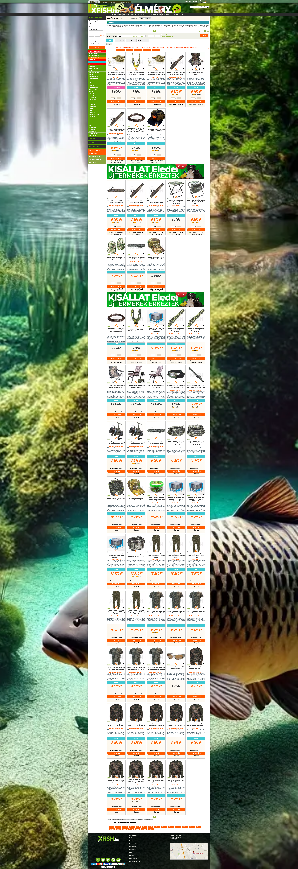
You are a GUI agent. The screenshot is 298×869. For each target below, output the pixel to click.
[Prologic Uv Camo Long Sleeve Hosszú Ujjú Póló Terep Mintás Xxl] (116, 783)
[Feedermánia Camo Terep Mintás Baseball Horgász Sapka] (156, 132)
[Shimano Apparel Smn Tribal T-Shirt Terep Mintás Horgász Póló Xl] (116, 670)
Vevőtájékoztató (155, 14)
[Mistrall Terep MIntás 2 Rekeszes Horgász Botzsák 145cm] (156, 445)
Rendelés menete (132, 843)
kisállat (105, 2)
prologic (112, 829)
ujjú (132, 829)
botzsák (126, 829)
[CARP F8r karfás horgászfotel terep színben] (156, 388)
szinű (138, 829)
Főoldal (130, 837)
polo (145, 826)
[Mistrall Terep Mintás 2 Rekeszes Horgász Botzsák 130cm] (116, 132)
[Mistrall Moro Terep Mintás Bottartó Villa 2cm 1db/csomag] (136, 332)
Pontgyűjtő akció (132, 849)
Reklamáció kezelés (133, 858)
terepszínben (147, 50)
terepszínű (156, 50)
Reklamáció (166, 14)
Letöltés (183, 14)
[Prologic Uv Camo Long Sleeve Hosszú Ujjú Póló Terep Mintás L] (176, 783)
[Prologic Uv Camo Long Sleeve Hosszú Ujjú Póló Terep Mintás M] (156, 783)
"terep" (108, 44)
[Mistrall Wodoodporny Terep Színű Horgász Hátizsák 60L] (116, 260)
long (199, 826)
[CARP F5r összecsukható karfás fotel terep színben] (136, 388)
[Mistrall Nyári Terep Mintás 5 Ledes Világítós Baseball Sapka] (136, 501)
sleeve (192, 826)
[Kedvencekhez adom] (124, 69)
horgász (132, 826)
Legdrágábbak (131, 40)
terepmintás (138, 50)
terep (112, 826)
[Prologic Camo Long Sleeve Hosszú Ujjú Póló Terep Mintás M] (136, 727)
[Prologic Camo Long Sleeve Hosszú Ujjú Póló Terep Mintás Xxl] (176, 727)
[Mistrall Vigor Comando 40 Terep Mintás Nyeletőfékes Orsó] (116, 445)
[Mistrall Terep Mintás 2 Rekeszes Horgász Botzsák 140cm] (176, 75)
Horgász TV (144, 14)
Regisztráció (131, 855)
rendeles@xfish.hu (175, 838)
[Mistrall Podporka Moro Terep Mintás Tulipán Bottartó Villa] (136, 75)
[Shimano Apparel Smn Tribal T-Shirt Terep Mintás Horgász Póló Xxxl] (156, 670)
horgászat (94, 2)
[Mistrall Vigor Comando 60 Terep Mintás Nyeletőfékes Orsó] (136, 445)
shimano (157, 826)
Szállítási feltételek (133, 846)
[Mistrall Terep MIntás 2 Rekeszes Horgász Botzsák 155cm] (136, 260)
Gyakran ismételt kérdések (134, 861)
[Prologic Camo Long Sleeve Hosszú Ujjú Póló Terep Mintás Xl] (116, 727)
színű (144, 829)
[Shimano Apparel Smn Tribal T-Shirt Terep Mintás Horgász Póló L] (196, 614)
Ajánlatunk (110, 40)
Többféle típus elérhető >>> (176, 390)
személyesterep (121, 50)
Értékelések (143, 40)
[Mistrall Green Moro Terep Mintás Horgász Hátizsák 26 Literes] (116, 501)
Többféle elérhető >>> (116, 77)
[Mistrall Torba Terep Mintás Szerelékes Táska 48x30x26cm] (136, 557)
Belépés (130, 852)
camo (171, 826)
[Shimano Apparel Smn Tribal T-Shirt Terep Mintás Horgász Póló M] (176, 614)
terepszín (130, 50)
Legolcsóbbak (119, 40)
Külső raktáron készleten (97, 43)
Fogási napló (134, 14)
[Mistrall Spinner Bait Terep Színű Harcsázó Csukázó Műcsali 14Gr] (156, 75)
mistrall (125, 826)
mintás (118, 826)
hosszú (185, 826)
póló (151, 826)
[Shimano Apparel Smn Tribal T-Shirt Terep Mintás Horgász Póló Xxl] (136, 670)
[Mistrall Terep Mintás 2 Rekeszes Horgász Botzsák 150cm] (136, 204)
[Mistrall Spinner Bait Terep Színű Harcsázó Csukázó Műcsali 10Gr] (116, 75)
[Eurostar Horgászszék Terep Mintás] (196, 75)
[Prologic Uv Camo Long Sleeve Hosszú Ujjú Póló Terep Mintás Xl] (196, 727)
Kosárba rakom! (116, 102)
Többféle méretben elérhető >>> (176, 77)
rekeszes (178, 826)
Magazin (126, 14)
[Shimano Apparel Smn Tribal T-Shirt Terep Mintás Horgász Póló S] (156, 614)
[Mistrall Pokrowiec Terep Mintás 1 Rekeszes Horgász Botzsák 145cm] (196, 388)
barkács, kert (124, 2)
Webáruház (118, 14)
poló (139, 826)
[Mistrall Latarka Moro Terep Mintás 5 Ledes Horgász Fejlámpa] (176, 388)
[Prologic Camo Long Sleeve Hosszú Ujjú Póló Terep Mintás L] (156, 727)
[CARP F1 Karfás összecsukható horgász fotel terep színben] (116, 388)
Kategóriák (134, 18)
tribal (119, 829)
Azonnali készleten (95, 41)
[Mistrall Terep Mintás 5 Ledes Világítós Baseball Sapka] (156, 260)
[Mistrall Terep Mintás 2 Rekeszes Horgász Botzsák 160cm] (116, 204)
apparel (164, 826)
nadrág (151, 829)
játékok (113, 2)
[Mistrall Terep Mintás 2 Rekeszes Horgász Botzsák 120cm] (156, 204)
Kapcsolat (175, 14)
